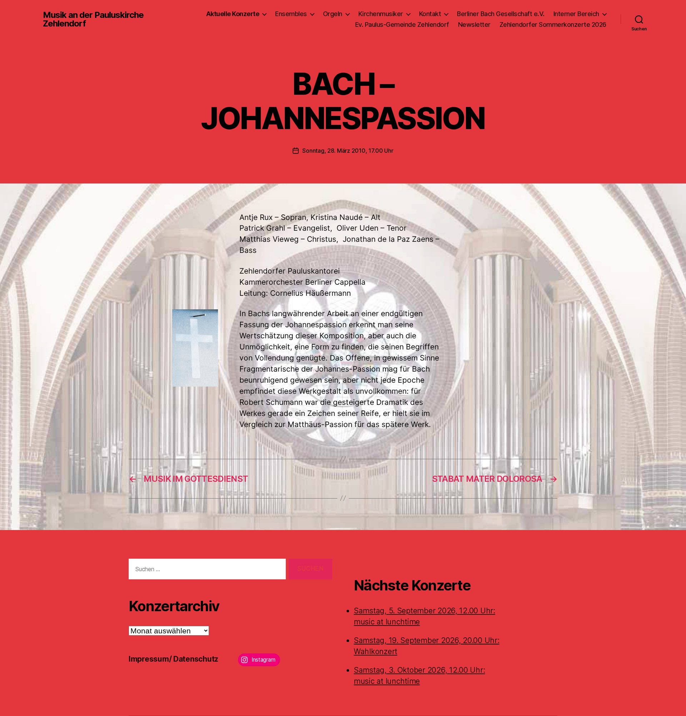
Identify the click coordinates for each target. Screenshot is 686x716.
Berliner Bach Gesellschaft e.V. (501, 14)
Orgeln (332, 14)
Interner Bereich (576, 14)
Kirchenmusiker (380, 14)
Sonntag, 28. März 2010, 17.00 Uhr (347, 150)
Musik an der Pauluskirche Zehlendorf (93, 19)
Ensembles (291, 14)
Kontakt (430, 14)
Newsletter (474, 24)
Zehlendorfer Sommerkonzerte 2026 (552, 24)
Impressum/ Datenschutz (173, 658)
